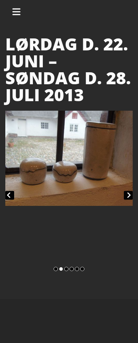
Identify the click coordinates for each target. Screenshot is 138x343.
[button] (19, 11)
